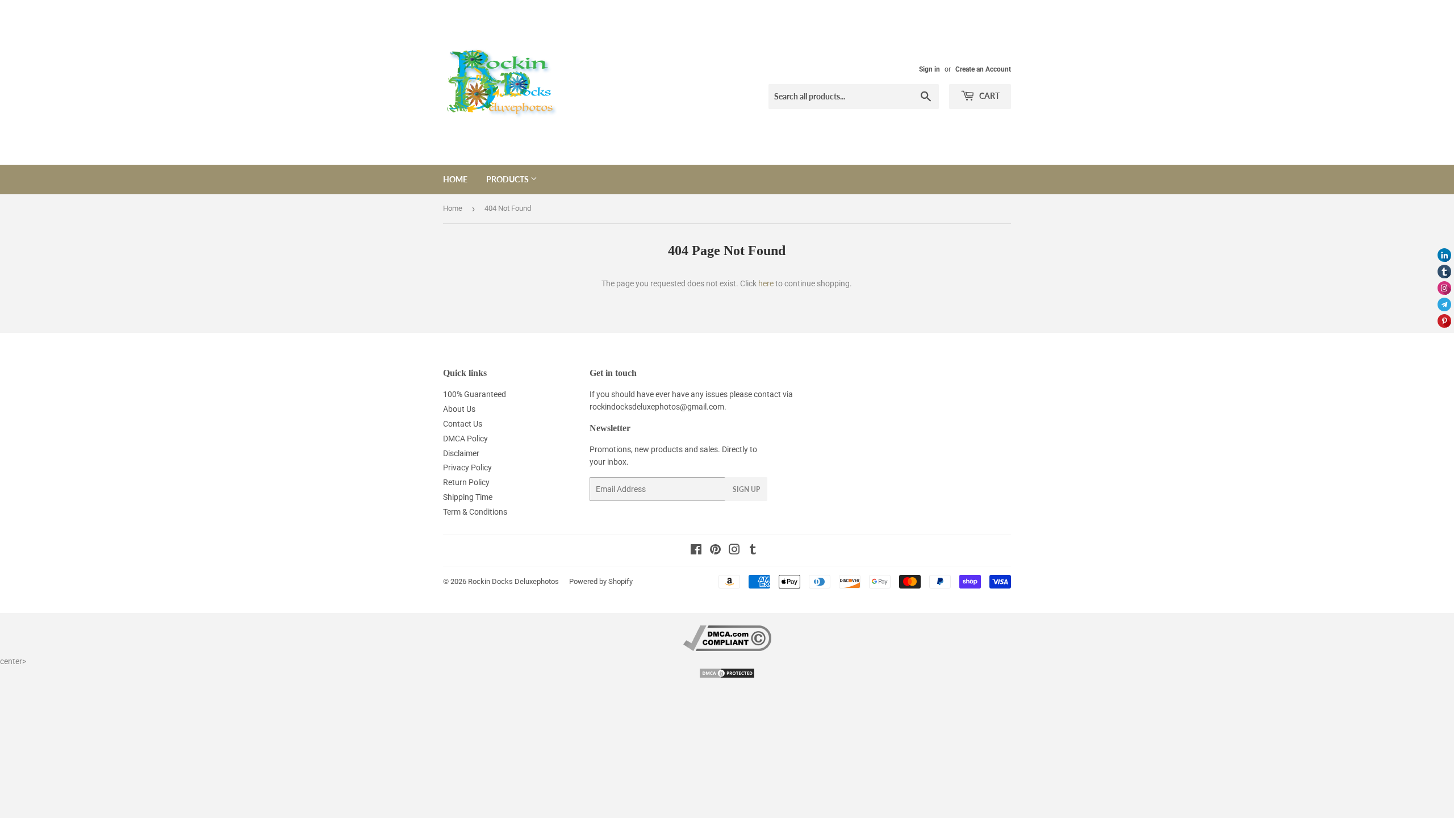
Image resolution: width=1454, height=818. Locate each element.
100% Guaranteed (474, 394)
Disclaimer (461, 453)
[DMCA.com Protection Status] (727, 676)
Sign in (929, 69)
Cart (988, 96)
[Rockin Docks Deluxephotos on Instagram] (734, 551)
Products (508, 179)
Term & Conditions (475, 511)
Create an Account (983, 69)
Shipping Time (467, 497)
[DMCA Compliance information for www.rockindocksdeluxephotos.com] (727, 648)
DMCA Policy (465, 438)
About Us (459, 409)
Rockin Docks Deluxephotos (513, 581)
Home (455, 179)
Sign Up (746, 489)
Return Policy (466, 482)
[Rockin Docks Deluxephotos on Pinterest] (715, 551)
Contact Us (462, 423)
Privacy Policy (467, 467)
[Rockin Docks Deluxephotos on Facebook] (696, 551)
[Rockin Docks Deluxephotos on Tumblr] (752, 551)
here (766, 283)
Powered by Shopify (601, 581)
